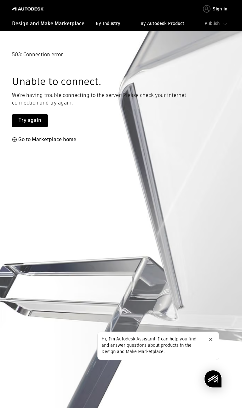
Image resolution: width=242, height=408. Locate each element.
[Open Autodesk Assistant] (213, 379)
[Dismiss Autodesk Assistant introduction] (211, 339)
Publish (212, 23)
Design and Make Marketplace (48, 23)
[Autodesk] (28, 9)
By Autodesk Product (162, 23)
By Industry (108, 23)
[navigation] (121, 24)
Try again (30, 120)
